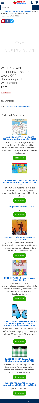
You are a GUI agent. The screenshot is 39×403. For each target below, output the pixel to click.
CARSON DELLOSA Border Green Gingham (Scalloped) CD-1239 (19, 360)
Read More (19, 158)
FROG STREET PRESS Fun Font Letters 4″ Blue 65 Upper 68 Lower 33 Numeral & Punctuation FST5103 (19, 323)
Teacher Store (6, 12)
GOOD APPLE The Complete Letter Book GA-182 (19, 279)
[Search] (35, 7)
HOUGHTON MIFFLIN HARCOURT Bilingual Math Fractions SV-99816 (19, 138)
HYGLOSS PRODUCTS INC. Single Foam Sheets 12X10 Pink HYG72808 (19, 384)
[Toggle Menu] (2, 3)
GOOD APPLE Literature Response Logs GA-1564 (19, 238)
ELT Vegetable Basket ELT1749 (20, 206)
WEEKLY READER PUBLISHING (22, 12)
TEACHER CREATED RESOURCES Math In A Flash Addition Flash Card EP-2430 (19, 182)
